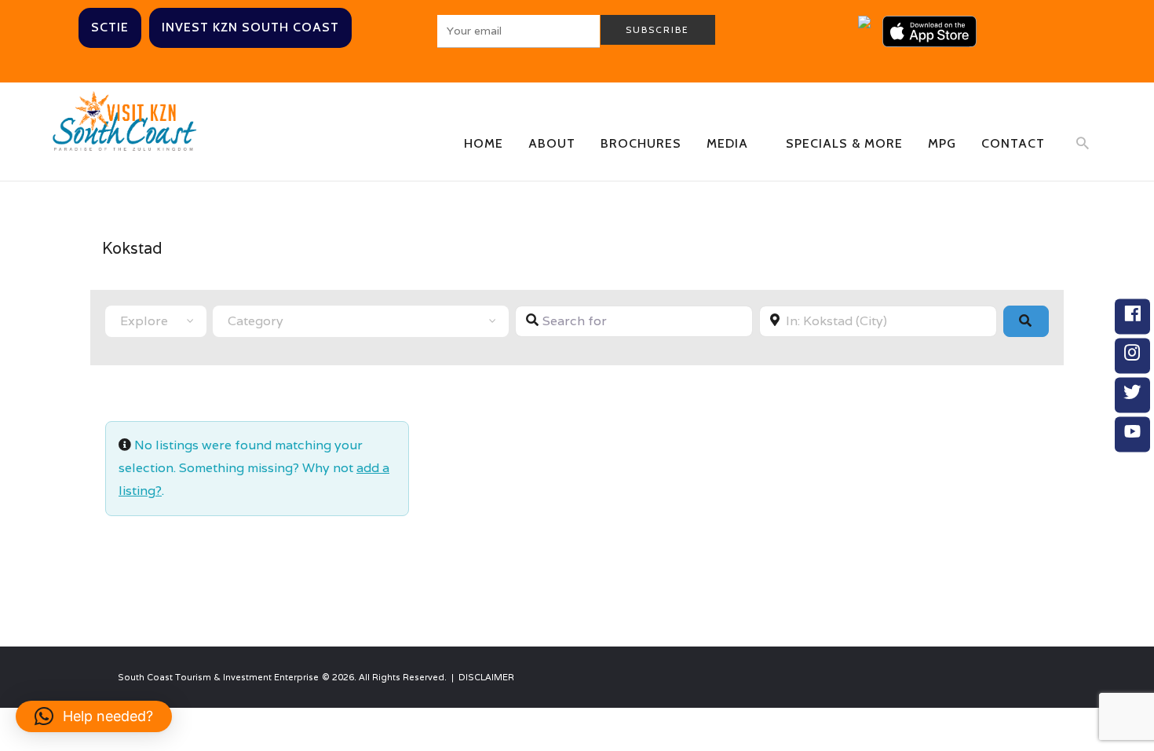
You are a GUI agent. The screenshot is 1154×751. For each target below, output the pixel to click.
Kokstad (132, 248)
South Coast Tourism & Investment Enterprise (218, 677)
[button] (94, 716)
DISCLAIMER (486, 677)
